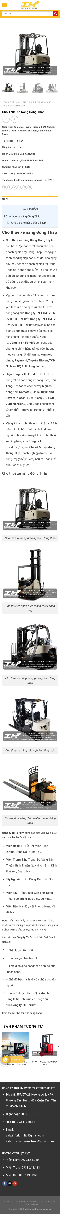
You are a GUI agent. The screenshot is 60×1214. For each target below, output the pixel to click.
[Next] (53, 51)
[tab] (30, 199)
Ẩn (35, 209)
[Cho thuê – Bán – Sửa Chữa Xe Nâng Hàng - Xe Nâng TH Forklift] (30, 5)
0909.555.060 (30, 1159)
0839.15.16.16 (30, 1114)
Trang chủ (8, 102)
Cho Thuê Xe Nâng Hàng (40, 102)
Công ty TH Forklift (22, 342)
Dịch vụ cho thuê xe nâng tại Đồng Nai (15, 1063)
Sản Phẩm (21, 102)
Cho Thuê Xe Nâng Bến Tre (44, 1063)
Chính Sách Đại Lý (47, 1202)
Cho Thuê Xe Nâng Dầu (14, 106)
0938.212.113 (31, 1167)
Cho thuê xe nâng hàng (29, 1013)
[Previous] (6, 51)
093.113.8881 (26, 1121)
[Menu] (4, 5)
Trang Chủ (9, 1202)
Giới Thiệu (20, 1202)
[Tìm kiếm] (55, 13)
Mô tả (5, 199)
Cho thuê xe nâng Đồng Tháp (22, 216)
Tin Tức (25, 1205)
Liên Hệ (34, 1205)
